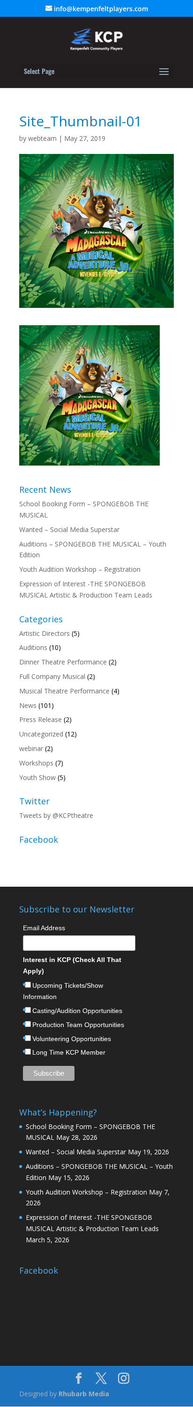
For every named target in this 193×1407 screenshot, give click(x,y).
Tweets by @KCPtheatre (56, 815)
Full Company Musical (52, 676)
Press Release (40, 719)
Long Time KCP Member (68, 1052)
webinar (31, 748)
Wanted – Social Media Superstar (69, 529)
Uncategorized (41, 733)
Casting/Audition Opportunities (77, 1010)
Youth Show (37, 777)
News (28, 705)
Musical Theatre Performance (64, 690)
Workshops (36, 762)
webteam (42, 138)
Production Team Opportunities (78, 1024)
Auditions (33, 647)
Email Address (44, 928)
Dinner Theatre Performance (63, 661)
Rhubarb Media (84, 1393)
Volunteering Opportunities (71, 1038)
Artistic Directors (44, 633)
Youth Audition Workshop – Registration (80, 569)
